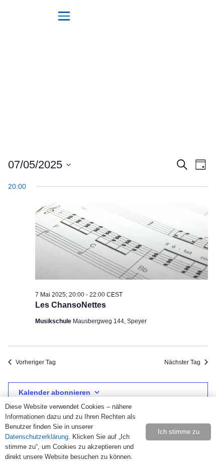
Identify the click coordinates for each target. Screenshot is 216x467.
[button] (64, 16)
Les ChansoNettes (70, 305)
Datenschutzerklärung (36, 436)
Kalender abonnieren (54, 392)
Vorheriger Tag (36, 362)
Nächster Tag (182, 362)
